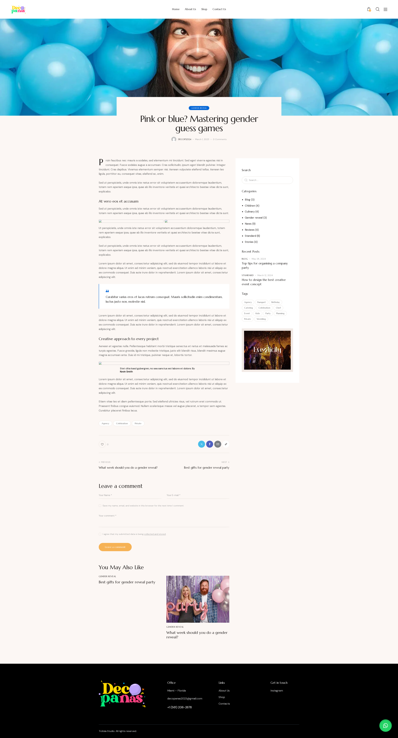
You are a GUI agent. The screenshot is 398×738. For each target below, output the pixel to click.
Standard (250, 236)
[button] (385, 725)
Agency (105, 423)
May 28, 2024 (259, 258)
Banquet (261, 302)
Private (138, 423)
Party (268, 313)
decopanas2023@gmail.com (184, 698)
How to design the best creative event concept (264, 282)
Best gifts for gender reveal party (127, 582)
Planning (280, 313)
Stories (249, 242)
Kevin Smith (126, 371)
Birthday (275, 302)
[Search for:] (267, 180)
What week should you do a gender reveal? (197, 634)
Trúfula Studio (107, 731)
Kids (258, 313)
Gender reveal (199, 108)
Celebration (122, 423)
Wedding (261, 318)
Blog (247, 199)
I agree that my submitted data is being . (134, 534)
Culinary (250, 211)
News (248, 223)
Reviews (250, 229)
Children (250, 205)
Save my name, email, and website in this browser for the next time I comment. (143, 505)
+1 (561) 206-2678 (179, 707)
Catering (248, 307)
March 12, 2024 (265, 275)
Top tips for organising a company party (265, 265)
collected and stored (155, 534)
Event (247, 313)
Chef (278, 307)
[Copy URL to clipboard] (225, 444)
